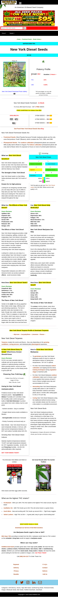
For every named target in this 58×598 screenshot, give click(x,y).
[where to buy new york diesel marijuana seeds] (12, 119)
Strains (19, 587)
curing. (50, 434)
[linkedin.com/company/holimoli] (34, 582)
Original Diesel (50, 170)
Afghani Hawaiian (35, 164)
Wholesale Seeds (11, 590)
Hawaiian (33, 175)
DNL (47, 175)
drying (45, 434)
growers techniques (50, 432)
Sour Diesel (51, 164)
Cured (18, 382)
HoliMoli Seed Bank (29, 590)
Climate (7, 425)
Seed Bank (39, 590)
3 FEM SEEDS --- (42, 115)
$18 (51, 115)
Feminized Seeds (49, 587)
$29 (51, 119)
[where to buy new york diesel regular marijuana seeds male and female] (14, 123)
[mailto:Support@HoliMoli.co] (40, 582)
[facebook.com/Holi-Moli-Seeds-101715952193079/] (17, 582)
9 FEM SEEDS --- (42, 123)
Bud (32, 432)
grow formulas (38, 434)
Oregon (4, 590)
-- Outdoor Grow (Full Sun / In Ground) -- (14, 378)
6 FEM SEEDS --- (42, 119)
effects (4, 275)
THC (32, 80)
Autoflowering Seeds (37, 587)
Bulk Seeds (20, 590)
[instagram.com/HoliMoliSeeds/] (28, 582)
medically (34, 275)
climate (32, 434)
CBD (32, 84)
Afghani (32, 170)
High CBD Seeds (26, 587)
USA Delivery (12, 587)
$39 (51, 123)
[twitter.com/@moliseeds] (22, 582)
